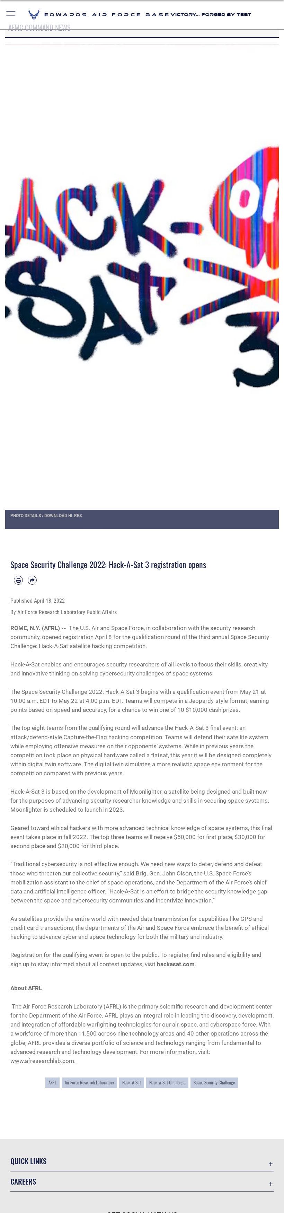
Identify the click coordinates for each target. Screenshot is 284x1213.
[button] (11, 14)
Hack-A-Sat (131, 1082)
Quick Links (28, 1160)
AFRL (52, 1082)
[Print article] (18, 580)
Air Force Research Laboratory (89, 1082)
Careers (23, 1181)
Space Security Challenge (214, 1082)
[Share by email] (32, 580)
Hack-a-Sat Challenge (167, 1082)
